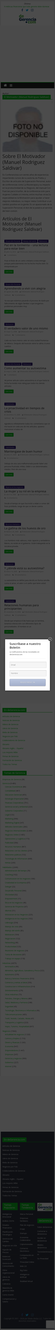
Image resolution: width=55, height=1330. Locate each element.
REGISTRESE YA (27, 682)
